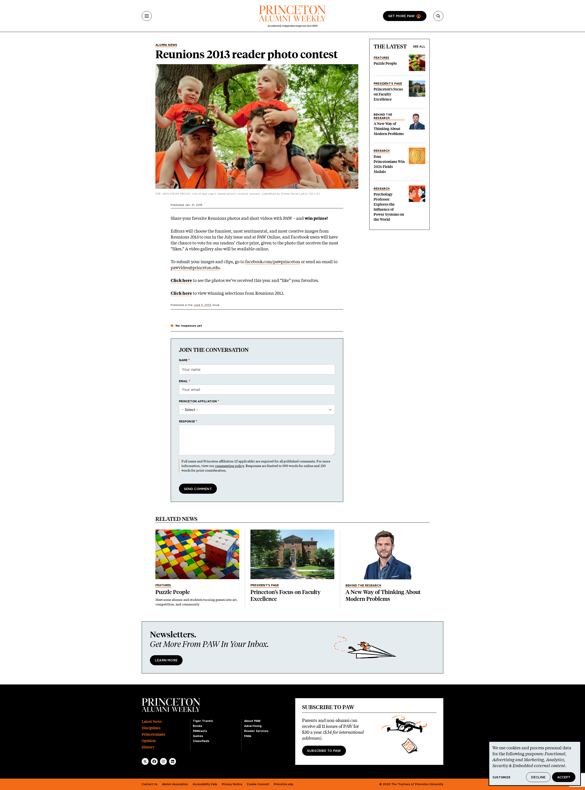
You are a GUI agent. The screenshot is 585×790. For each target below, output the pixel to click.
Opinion (149, 741)
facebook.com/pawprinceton (272, 261)
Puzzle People (385, 63)
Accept (563, 777)
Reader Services (256, 731)
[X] (145, 761)
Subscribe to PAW (324, 751)
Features (381, 57)
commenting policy (229, 466)
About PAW (252, 721)
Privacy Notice (232, 784)
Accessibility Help (205, 784)
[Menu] (147, 16)
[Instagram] (163, 761)
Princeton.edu (283, 784)
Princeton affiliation (198, 401)
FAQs (247, 736)
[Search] (438, 16)
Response (187, 421)
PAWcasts (200, 731)
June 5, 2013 (202, 305)
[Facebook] (154, 761)
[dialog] (534, 763)
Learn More (166, 660)
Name (183, 360)
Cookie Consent (258, 784)
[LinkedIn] (172, 761)
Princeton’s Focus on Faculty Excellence (388, 94)
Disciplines (151, 728)
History (148, 747)
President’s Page (388, 83)
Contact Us (149, 784)
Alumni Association (175, 784)
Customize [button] (501, 777)
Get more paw (401, 16)
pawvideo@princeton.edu (195, 267)
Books (197, 726)
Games (198, 736)
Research (382, 150)
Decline (538, 777)
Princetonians (153, 734)
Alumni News (166, 45)
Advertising (253, 726)
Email (183, 381)
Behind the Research (383, 116)
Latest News (152, 721)
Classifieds (201, 741)
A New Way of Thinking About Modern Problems (389, 129)
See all (419, 46)
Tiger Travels (203, 721)
